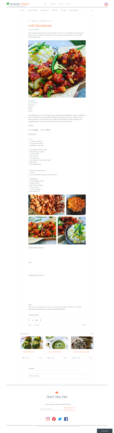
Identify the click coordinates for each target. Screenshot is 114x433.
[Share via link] (40, 320)
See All (91, 333)
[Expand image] (46, 205)
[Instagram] (106, 4)
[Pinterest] (54, 419)
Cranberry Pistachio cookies (81, 352)
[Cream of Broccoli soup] (57, 342)
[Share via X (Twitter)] (33, 320)
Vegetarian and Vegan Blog (17, 6)
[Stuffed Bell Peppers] (32, 342)
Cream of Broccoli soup (55, 352)
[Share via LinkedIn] (36, 320)
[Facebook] (66, 419)
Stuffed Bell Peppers (28, 352)
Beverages (63, 10)
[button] (91, 10)
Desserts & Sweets (73, 10)
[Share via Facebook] (29, 320)
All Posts (23, 10)
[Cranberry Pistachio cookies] (82, 342)
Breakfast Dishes (45, 10)
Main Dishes (55, 10)
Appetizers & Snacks (33, 10)
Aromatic (19, 4)
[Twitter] (60, 419)
